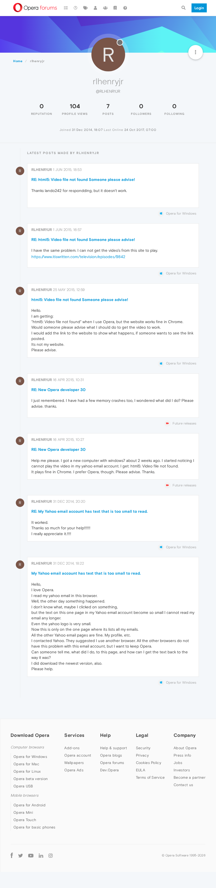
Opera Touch (24, 820)
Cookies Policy (148, 763)
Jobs (178, 763)
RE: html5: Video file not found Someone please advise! (83, 179)
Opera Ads (74, 770)
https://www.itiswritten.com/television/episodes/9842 (78, 256)
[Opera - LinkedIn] (41, 855)
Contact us (183, 785)
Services (74, 735)
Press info (182, 755)
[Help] (125, 8)
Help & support (113, 748)
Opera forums (112, 763)
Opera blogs (111, 755)
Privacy (142, 755)
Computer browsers (27, 747)
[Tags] (86, 8)
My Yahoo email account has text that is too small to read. (86, 573)
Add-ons (72, 748)
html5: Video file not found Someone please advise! (79, 299)
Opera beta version (30, 779)
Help (105, 735)
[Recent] (76, 8)
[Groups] (105, 8)
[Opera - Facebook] (12, 855)
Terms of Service (150, 777)
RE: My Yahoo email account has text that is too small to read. (89, 511)
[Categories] (66, 8)
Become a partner (189, 777)
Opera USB (23, 786)
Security (143, 748)
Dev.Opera (109, 770)
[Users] (96, 8)
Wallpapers (74, 763)
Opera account (77, 755)
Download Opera (30, 735)
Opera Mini (23, 812)
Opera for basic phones (34, 827)
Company (185, 735)
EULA (140, 770)
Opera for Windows (30, 756)
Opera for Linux (27, 771)
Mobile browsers (24, 795)
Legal (142, 735)
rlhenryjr (41, 169)
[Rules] (115, 8)
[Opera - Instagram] (50, 855)
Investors (182, 770)
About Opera (185, 748)
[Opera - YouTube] (31, 855)
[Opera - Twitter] (21, 855)
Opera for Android (29, 805)
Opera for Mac (26, 764)
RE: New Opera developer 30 (58, 389)
